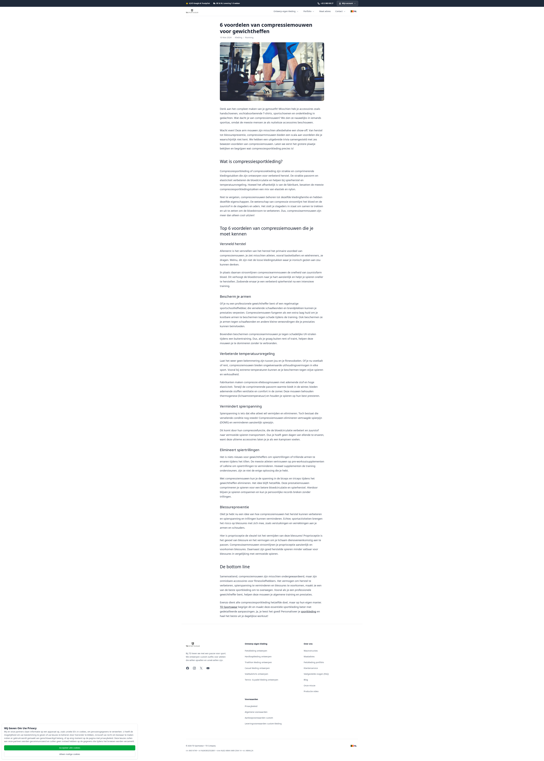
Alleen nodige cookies (69, 754)
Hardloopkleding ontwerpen (258, 656)
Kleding (238, 37)
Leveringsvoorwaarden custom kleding (263, 723)
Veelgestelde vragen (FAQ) (316, 674)
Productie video (311, 691)
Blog (306, 679)
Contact (339, 11)
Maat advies (325, 11)
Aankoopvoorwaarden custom (259, 717)
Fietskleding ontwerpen (256, 650)
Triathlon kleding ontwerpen (258, 662)
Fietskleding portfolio (314, 662)
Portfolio (307, 11)
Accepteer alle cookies (69, 747)
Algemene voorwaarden (256, 712)
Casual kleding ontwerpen (257, 668)
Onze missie (309, 685)
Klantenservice (311, 668)
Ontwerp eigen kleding (285, 11)
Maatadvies (309, 656)
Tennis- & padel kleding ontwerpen (261, 679)
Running (249, 37)
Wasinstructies (311, 650)
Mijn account (347, 3)
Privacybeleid (251, 706)
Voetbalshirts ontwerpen (256, 674)
